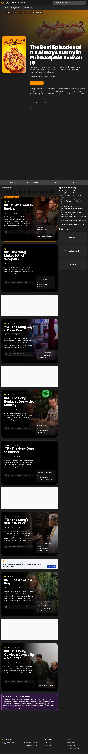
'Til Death (73, 264)
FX (36, 103)
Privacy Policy (71, 743)
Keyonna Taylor (42, 286)
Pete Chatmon (42, 280)
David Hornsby (42, 358)
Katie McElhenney (43, 284)
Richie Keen (47, 352)
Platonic (73, 237)
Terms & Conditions (73, 748)
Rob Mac (40, 236)
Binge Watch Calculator (31, 743)
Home (4, 12)
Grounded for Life (73, 251)
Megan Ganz (48, 472)
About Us (48, 745)
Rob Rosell (46, 356)
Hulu (40, 103)
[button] (19, 233)
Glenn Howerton (42, 234)
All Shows (48, 743)
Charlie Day (48, 236)
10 (51, 192)
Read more (39, 96)
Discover (26, 8)
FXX (45, 103)
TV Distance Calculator (31, 745)
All (7, 192)
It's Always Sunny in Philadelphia (24, 12)
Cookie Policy (71, 745)
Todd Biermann (42, 229)
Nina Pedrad (41, 432)
